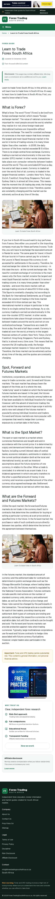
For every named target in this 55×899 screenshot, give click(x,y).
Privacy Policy (8, 844)
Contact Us (6, 819)
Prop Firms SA (8, 823)
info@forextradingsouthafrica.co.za (16, 869)
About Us (6, 814)
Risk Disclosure (8, 853)
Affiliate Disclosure (9, 858)
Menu (8, 27)
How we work (27, 746)
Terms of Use (7, 840)
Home (4, 33)
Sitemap (5, 828)
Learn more (9, 768)
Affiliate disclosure (44, 11)
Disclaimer (6, 849)
